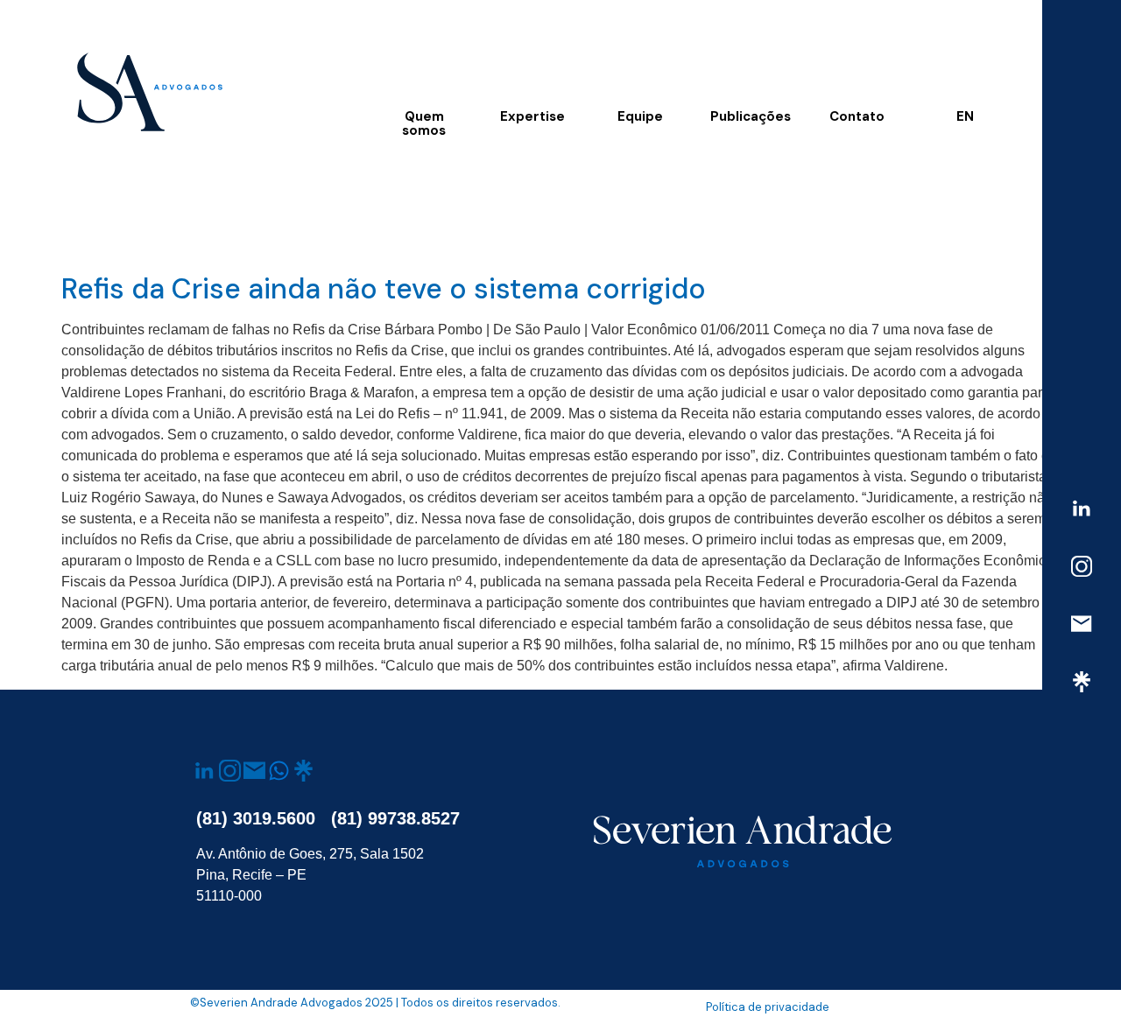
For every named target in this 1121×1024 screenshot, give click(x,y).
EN (965, 116)
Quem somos (424, 123)
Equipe (640, 116)
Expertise (532, 116)
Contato (857, 116)
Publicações (750, 116)
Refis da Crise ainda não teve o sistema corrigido (383, 288)
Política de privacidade (767, 1006)
